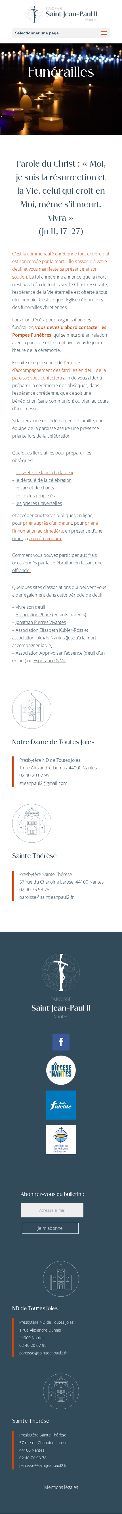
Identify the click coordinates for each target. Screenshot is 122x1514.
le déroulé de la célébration (43, 480)
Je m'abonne (50, 1228)
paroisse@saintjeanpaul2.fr (46, 897)
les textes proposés (35, 496)
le (18, 472)
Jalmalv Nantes (50, 638)
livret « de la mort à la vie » (46, 472)
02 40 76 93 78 (33, 1457)
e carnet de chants (35, 488)
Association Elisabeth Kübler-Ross (49, 630)
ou (26, 538)
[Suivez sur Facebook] (61, 1042)
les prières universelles (39, 503)
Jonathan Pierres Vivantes (41, 622)
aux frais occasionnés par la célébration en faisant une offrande (57, 562)
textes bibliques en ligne (67, 515)
